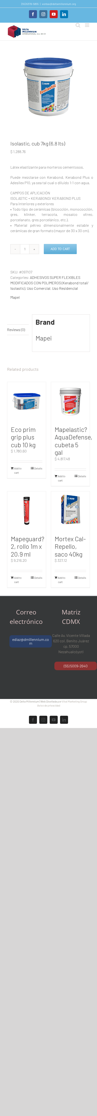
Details (38, 468)
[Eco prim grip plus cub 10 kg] (26, 401)
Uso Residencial (65, 288)
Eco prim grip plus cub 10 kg (23, 437)
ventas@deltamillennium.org (59, 3)
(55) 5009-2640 (76, 666)
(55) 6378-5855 (30, 3)
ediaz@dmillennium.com (30, 641)
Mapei (15, 297)
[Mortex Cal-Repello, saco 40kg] (70, 510)
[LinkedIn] (64, 14)
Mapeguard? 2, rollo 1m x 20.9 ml (27, 546)
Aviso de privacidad (48, 705)
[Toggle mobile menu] (87, 25)
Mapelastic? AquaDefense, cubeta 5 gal (73, 441)
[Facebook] (33, 14)
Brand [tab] (12, 319)
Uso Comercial (38, 288)
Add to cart (60, 249)
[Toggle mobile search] (78, 25)
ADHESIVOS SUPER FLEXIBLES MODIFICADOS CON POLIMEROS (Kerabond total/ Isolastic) (49, 282)
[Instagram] (43, 14)
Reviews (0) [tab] (16, 329)
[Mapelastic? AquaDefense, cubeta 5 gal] (70, 401)
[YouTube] (54, 14)
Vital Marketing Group (74, 701)
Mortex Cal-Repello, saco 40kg (70, 546)
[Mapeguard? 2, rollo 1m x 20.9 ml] (26, 510)
